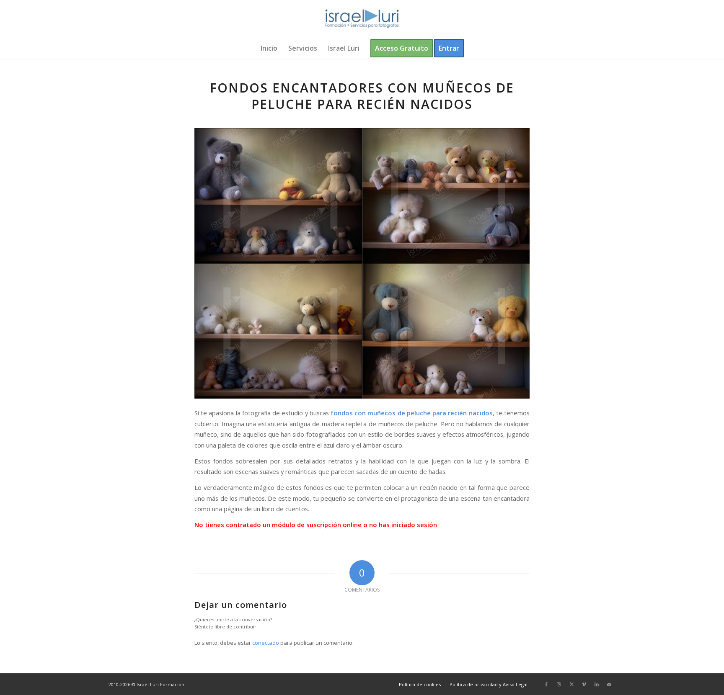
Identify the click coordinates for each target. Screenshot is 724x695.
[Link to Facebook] (546, 684)
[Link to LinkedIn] (596, 684)
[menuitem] (269, 48)
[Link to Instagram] (559, 684)
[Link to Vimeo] (584, 684)
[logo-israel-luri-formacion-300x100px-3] (362, 19)
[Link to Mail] (609, 684)
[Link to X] (571, 684)
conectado (265, 642)
